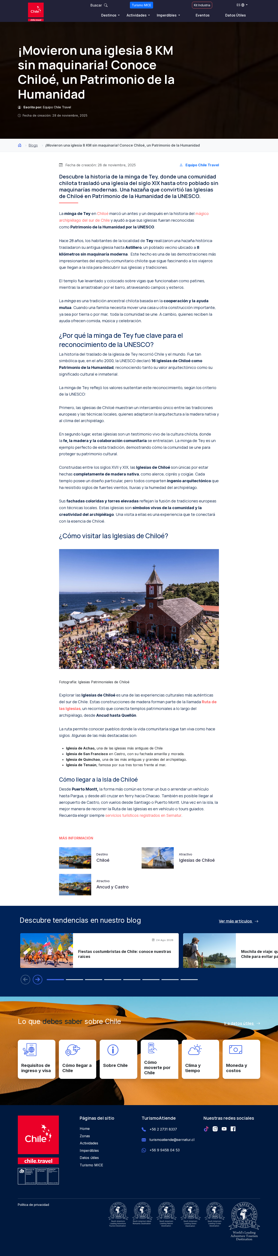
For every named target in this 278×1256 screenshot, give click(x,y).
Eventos (203, 15)
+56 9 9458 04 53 (164, 1150)
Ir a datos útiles (239, 1023)
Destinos (109, 15)
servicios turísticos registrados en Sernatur (143, 815)
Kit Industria (202, 5)
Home (85, 1128)
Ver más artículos (236, 921)
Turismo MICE (141, 5)
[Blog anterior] (25, 979)
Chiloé (102, 213)
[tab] (55, 979)
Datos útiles (89, 1157)
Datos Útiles (235, 15)
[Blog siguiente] (37, 979)
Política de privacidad (33, 1204)
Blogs (33, 145)
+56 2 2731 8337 (163, 1129)
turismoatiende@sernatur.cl (171, 1139)
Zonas (85, 1136)
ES (238, 5)
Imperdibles (167, 15)
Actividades (137, 15)
